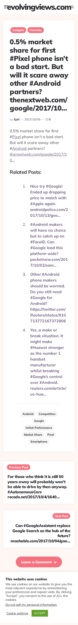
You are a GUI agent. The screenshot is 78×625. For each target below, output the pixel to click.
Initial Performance (39, 427)
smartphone (38, 441)
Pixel (16, 136)
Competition (47, 414)
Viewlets (36, 30)
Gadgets (18, 30)
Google (39, 420)
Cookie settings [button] (17, 613)
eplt (17, 119)
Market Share (33, 434)
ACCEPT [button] (39, 613)
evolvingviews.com (39, 6)
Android (19, 148)
